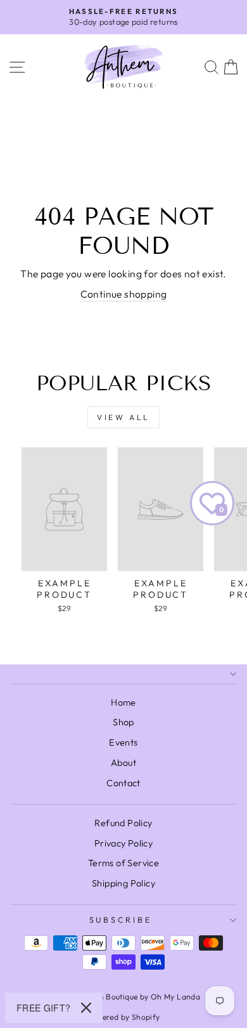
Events (123, 742)
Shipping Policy (123, 883)
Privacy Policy (123, 843)
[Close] (86, 1008)
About (123, 762)
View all (123, 417)
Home (123, 702)
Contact (123, 783)
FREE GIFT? (43, 1007)
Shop (123, 722)
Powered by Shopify (123, 1017)
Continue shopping (123, 293)
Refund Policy (123, 823)
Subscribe (120, 919)
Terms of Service (123, 863)
